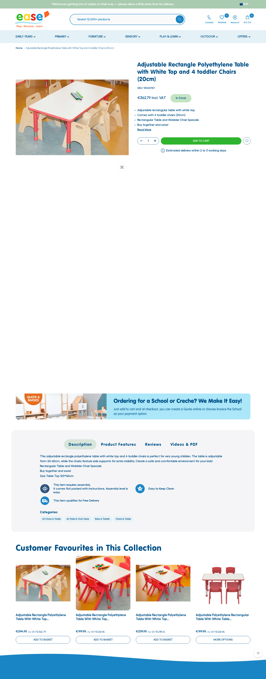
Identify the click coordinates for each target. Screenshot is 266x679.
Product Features (118, 444)
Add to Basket (42, 639)
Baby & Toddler (102, 519)
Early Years (24, 36)
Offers (243, 36)
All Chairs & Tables (51, 519)
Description (80, 444)
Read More (144, 129)
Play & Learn (169, 36)
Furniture (96, 36)
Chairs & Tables (123, 519)
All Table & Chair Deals (78, 519)
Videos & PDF (184, 444)
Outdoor (208, 36)
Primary (61, 36)
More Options (223, 639)
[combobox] (129, 19)
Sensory (131, 36)
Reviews (153, 444)
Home (19, 48)
